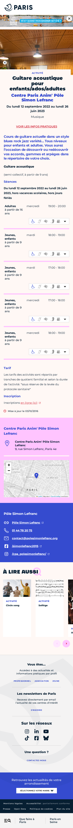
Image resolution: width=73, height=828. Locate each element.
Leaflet (40, 496)
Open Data (20, 809)
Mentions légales (13, 803)
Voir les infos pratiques (36, 126)
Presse (6, 809)
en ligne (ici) (29, 402)
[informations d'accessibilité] (49, 221)
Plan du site (63, 809)
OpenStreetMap (55, 496)
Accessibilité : (48, 803)
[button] (36, 476)
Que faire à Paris (26, 821)
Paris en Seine (55, 821)
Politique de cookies (41, 809)
